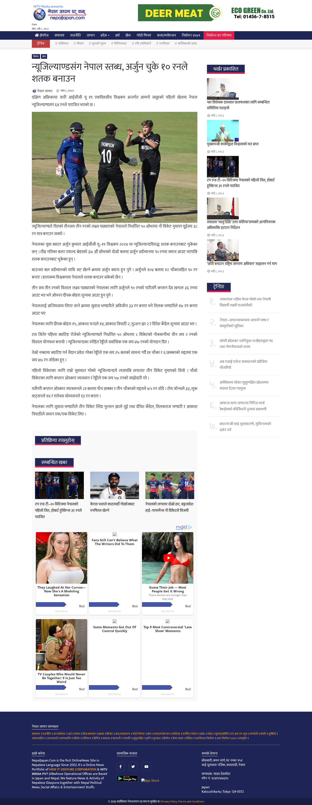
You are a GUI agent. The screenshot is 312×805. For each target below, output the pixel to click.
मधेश (210, 734)
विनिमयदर (120, 43)
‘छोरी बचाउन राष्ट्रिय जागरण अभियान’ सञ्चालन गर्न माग (242, 264)
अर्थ (117, 35)
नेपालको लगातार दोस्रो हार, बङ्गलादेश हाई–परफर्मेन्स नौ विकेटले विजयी (169, 507)
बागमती (116, 738)
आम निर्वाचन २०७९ (226, 738)
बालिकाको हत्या (187, 43)
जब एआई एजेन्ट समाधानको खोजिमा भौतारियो (243, 365)
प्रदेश (104, 35)
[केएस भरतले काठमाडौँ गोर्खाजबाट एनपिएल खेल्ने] (114, 485)
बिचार (110, 734)
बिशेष (77, 738)
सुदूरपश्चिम (138, 738)
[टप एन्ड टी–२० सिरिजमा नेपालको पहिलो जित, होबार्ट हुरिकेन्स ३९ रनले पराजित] (59, 485)
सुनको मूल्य (99, 43)
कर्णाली (254, 734)
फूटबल (157, 738)
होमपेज (44, 35)
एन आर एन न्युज (239, 734)
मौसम (80, 43)
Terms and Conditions (191, 801)
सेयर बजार (178, 738)
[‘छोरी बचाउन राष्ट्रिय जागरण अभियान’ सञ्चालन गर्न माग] (243, 250)
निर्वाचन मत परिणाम (219, 35)
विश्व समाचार (89, 734)
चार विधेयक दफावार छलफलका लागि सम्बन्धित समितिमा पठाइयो (238, 105)
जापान (91, 35)
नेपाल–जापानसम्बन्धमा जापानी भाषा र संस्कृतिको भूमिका (244, 323)
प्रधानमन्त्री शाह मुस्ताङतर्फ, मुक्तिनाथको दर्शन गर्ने (245, 427)
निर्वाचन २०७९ (191, 35)
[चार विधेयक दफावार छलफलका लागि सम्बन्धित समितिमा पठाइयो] (243, 89)
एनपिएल (164, 43)
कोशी (263, 734)
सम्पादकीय (65, 738)
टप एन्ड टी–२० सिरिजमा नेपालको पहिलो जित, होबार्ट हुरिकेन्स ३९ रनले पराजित (58, 510)
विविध (189, 738)
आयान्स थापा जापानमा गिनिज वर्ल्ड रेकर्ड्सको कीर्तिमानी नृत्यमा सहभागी (243, 406)
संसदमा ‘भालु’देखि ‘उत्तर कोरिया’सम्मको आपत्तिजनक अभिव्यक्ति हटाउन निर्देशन (241, 225)
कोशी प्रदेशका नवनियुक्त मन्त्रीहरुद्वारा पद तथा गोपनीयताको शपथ (246, 344)
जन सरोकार (59, 734)
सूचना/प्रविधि (221, 734)
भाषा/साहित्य (38, 738)
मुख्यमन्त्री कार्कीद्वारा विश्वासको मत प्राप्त (233, 144)
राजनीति (75, 35)
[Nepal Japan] (60, 12)
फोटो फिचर (144, 35)
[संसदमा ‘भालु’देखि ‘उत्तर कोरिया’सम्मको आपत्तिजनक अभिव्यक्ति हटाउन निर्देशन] (243, 208)
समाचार (59, 35)
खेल (128, 35)
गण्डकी (127, 738)
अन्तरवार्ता (52, 738)
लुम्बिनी (272, 734)
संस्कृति (243, 738)
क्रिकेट (36, 56)
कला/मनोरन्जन (166, 35)
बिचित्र (97, 738)
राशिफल (63, 43)
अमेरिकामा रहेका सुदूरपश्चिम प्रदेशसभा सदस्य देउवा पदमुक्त (244, 385)
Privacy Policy (169, 801)
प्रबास (101, 734)
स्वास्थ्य (106, 738)
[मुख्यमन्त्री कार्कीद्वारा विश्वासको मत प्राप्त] (243, 131)
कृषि (148, 738)
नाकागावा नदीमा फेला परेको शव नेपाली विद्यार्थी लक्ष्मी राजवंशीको (245, 302)
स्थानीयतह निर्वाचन (204, 738)
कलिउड (176, 734)
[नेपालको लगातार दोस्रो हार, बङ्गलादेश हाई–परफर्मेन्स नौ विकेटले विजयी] (169, 485)
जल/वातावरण (122, 734)
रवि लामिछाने (143, 43)
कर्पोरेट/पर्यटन (190, 734)
